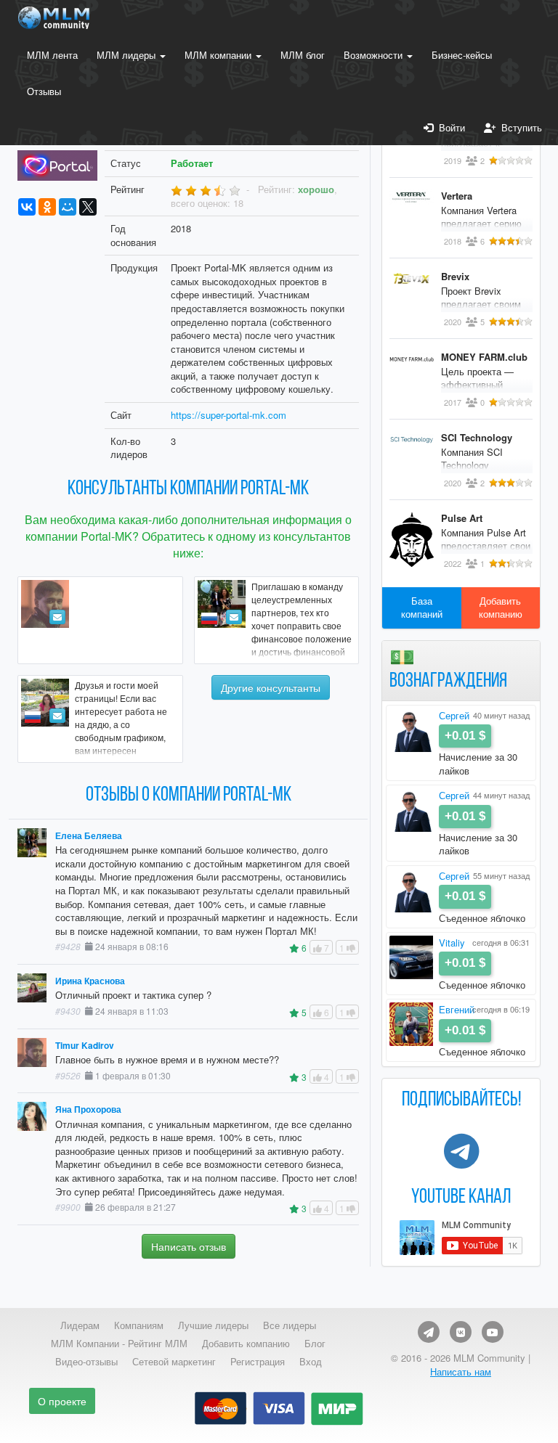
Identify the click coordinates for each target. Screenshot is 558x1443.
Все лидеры (289, 1325)
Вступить (519, 127)
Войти (449, 127)
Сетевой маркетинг (174, 1361)
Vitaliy (452, 942)
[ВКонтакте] (27, 207)
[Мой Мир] (67, 207)
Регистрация (257, 1361)
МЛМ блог (302, 55)
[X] (88, 207)
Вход (310, 1361)
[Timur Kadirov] (100, 620)
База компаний (421, 607)
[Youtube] (493, 1332)
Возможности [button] (374, 55)
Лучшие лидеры (213, 1325)
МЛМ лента (52, 55)
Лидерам (80, 1325)
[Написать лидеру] (57, 617)
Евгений (456, 1009)
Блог (315, 1343)
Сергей (454, 715)
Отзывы (44, 91)
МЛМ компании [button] (219, 55)
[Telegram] (429, 1332)
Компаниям (138, 1325)
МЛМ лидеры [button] (127, 55)
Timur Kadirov (84, 1045)
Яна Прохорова (88, 1109)
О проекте (62, 1401)
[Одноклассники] (47, 207)
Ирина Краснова (90, 981)
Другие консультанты (270, 687)
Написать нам (460, 1371)
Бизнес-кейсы (462, 55)
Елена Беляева (88, 836)
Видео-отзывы (86, 1361)
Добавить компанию (500, 607)
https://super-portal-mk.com (228, 415)
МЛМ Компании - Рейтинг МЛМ (119, 1343)
